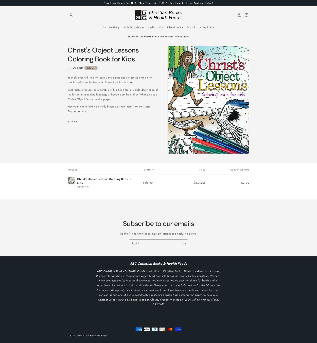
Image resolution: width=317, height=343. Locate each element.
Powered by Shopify (98, 335)
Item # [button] (74, 121)
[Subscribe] (184, 243)
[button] (71, 15)
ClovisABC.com (82, 335)
